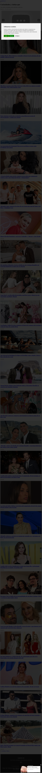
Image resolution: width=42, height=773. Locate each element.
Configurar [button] (17, 35)
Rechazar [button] (11, 35)
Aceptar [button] (6, 35)
